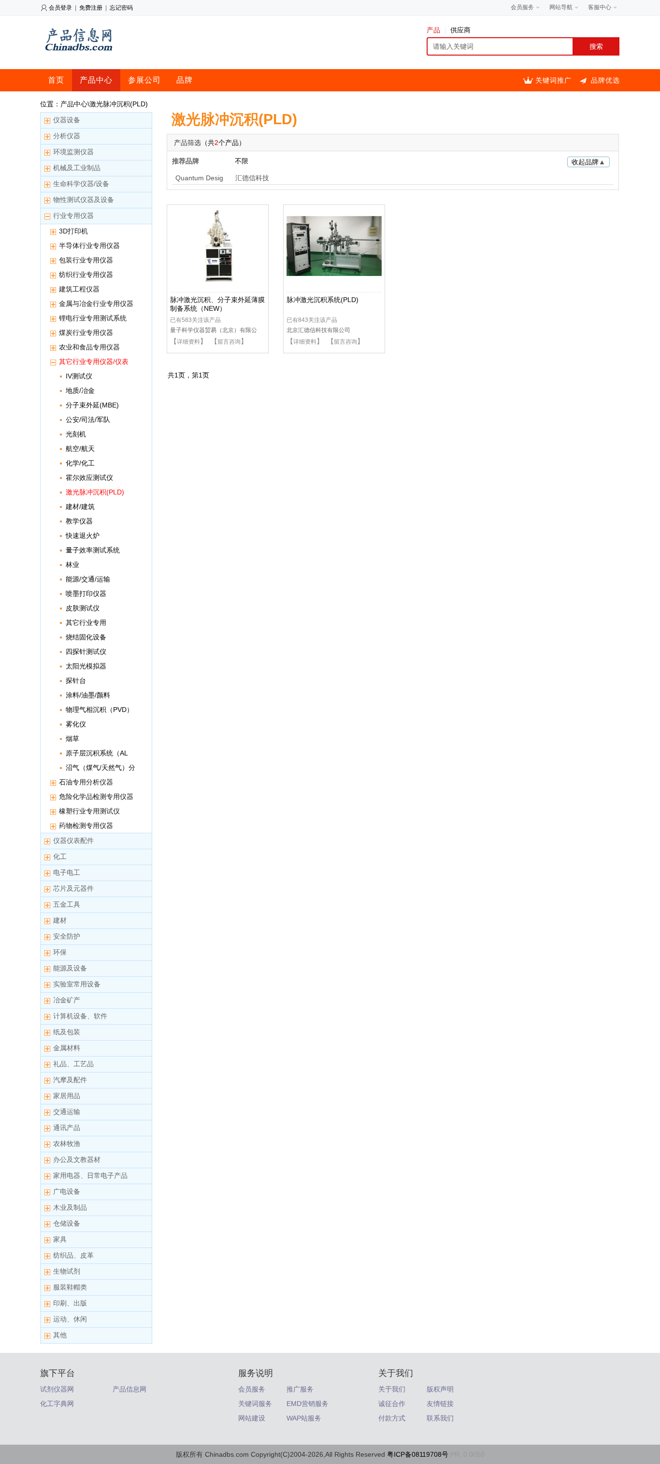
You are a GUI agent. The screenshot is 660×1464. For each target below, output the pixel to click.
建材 (60, 920)
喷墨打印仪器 (86, 593)
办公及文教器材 (76, 1159)
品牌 (184, 80)
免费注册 (90, 7)
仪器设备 (66, 120)
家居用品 (66, 1096)
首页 (56, 80)
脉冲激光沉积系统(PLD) (323, 300)
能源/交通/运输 (88, 579)
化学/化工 (80, 463)
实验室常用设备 (76, 984)
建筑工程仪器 (79, 289)
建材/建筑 (80, 506)
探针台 (76, 680)
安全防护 (66, 936)
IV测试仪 (79, 376)
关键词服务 (255, 1403)
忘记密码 (121, 7)
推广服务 (300, 1389)
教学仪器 (79, 521)
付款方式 (391, 1418)
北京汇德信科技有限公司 (318, 330)
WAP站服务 (304, 1418)
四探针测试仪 (86, 651)
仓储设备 (66, 1223)
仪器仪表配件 (73, 840)
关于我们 (391, 1389)
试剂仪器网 (57, 1389)
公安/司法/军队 (88, 419)
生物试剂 (66, 1271)
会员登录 (60, 7)
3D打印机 (73, 231)
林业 (72, 564)
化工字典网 (57, 1403)
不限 (241, 161)
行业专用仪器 (73, 215)
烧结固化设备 (86, 637)
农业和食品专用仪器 (89, 347)
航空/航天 (80, 448)
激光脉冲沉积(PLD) (95, 492)
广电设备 (66, 1191)
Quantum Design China (199, 179)
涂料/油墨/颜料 (88, 695)
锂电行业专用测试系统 (93, 318)
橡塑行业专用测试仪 (89, 811)
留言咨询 (229, 341)
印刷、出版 (70, 1303)
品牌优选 (605, 80)
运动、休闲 (70, 1319)
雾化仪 (76, 724)
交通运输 (66, 1112)
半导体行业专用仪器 (89, 245)
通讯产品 (66, 1127)
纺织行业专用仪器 (86, 274)
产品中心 (96, 80)
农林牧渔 (66, 1143)
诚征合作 (391, 1403)
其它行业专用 (86, 622)
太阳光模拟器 (86, 666)
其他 (60, 1335)
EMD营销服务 (308, 1403)
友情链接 (440, 1403)
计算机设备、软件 (80, 1016)
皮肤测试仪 (83, 608)
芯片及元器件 (73, 888)
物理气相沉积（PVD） (99, 709)
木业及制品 (70, 1207)
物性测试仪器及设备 (83, 199)
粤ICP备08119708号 (417, 1454)
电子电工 (66, 872)
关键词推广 (553, 80)
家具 (60, 1239)
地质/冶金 (80, 390)
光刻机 (76, 434)
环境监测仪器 (73, 152)
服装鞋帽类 (70, 1287)
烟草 (72, 738)
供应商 (460, 30)
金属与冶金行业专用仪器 (96, 303)
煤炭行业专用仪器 (86, 332)
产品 (433, 30)
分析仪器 (66, 136)
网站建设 (251, 1418)
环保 (60, 952)
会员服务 (251, 1389)
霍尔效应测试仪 (89, 477)
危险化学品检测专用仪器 (96, 796)
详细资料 (188, 341)
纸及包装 (66, 1032)
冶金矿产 (66, 1000)
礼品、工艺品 (73, 1064)
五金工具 (66, 904)
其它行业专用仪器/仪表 (94, 361)
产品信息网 (129, 1389)
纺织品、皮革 (73, 1255)
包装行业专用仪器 (86, 260)
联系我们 (440, 1418)
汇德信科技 (252, 178)
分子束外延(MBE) (92, 405)
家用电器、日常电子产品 (90, 1175)
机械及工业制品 (76, 168)
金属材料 (66, 1048)
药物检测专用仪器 (86, 825)
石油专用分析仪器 (86, 782)
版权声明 (440, 1389)
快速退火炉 (83, 535)
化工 (60, 856)
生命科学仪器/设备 (81, 184)
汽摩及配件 (70, 1080)
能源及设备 (70, 968)
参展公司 (144, 80)
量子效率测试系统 (93, 550)
